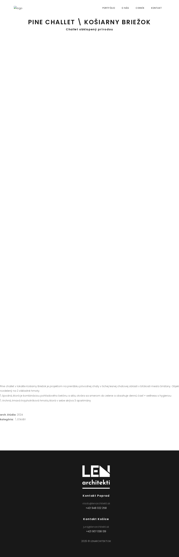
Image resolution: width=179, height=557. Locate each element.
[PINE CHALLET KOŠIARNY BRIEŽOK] (47, 81)
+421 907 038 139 (96, 531)
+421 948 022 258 (96, 508)
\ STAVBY (20, 419)
